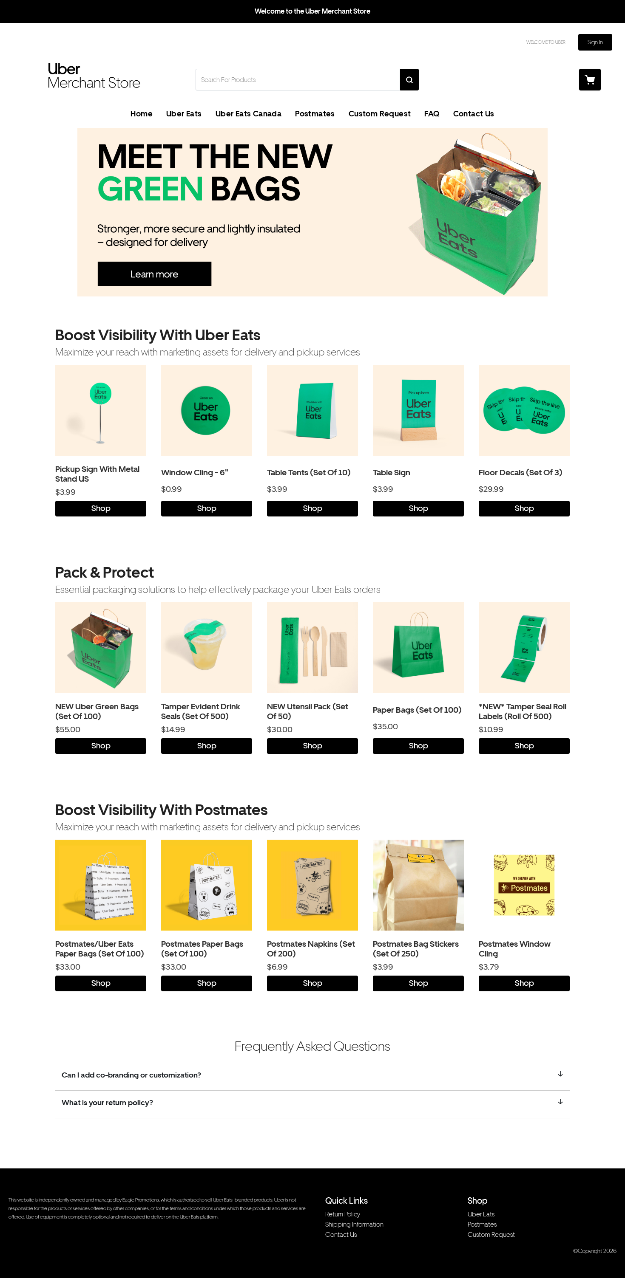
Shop (101, 508)
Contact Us (473, 113)
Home (142, 113)
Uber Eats (184, 113)
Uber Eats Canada (248, 113)
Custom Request (380, 113)
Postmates (315, 113)
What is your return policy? (107, 1102)
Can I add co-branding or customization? (131, 1074)
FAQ (431, 113)
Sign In (595, 42)
